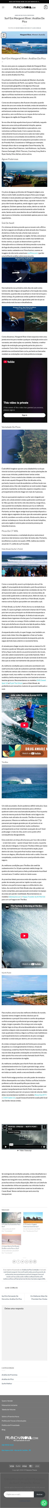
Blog (3, 1429)
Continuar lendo (24, 1501)
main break (7, 1272)
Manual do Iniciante (9, 1405)
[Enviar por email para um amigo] (26, 1262)
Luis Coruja (36, 28)
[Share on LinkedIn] (35, 1262)
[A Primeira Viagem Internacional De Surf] (33, 1217)
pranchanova (21, 1274)
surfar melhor (24, 1277)
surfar (18, 1277)
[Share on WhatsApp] (14, 1262)
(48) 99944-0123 (8, 1445)
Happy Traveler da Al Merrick (33, 897)
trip (32, 1279)
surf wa (13, 1277)
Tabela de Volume (8, 1409)
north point (24, 1272)
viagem (39, 1279)
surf (27, 1274)
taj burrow (21, 1279)
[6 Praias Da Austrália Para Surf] (11, 1217)
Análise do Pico (20, 15)
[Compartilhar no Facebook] (18, 1262)
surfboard (32, 1277)
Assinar (40, 1494)
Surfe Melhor (7, 1383)
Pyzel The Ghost (16, 683)
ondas (30, 1272)
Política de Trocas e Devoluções (14, 1421)
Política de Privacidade (10, 1425)
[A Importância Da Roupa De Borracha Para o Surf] (11, 1239)
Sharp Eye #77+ (41, 1095)
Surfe (37, 1277)
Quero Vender (7, 1401)
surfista (10, 1279)
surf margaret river (35, 1274)
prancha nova (12, 1274)
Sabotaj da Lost (15, 897)
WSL (43, 1279)
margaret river (16, 1272)
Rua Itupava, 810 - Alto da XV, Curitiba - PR (16, 1450)
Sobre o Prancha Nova (10, 1416)
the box (28, 1279)
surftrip (15, 1279)
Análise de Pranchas (9, 1375)
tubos (35, 1279)
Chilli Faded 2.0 (9, 1098)
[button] (44, 1503)
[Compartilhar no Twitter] (22, 1262)
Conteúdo (30, 15)
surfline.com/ (33, 253)
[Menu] (3, 7)
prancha (35, 1272)
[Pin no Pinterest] (31, 1262)
